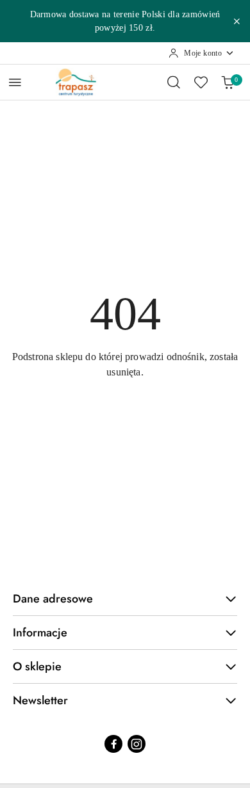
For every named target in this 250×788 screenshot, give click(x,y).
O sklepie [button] (37, 666)
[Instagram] (137, 744)
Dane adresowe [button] (53, 598)
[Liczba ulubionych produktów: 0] (201, 82)
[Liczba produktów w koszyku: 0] (228, 82)
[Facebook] (113, 744)
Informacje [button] (40, 632)
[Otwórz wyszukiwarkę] (174, 82)
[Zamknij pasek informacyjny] (236, 21)
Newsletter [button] (40, 700)
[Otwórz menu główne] (15, 82)
